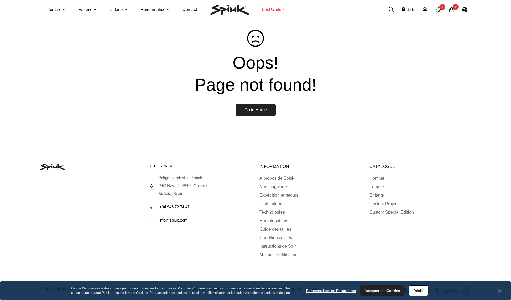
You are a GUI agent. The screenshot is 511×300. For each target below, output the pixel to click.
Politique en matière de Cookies (125, 293)
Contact (189, 9)
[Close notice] (499, 291)
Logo (229, 9)
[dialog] (255, 290)
